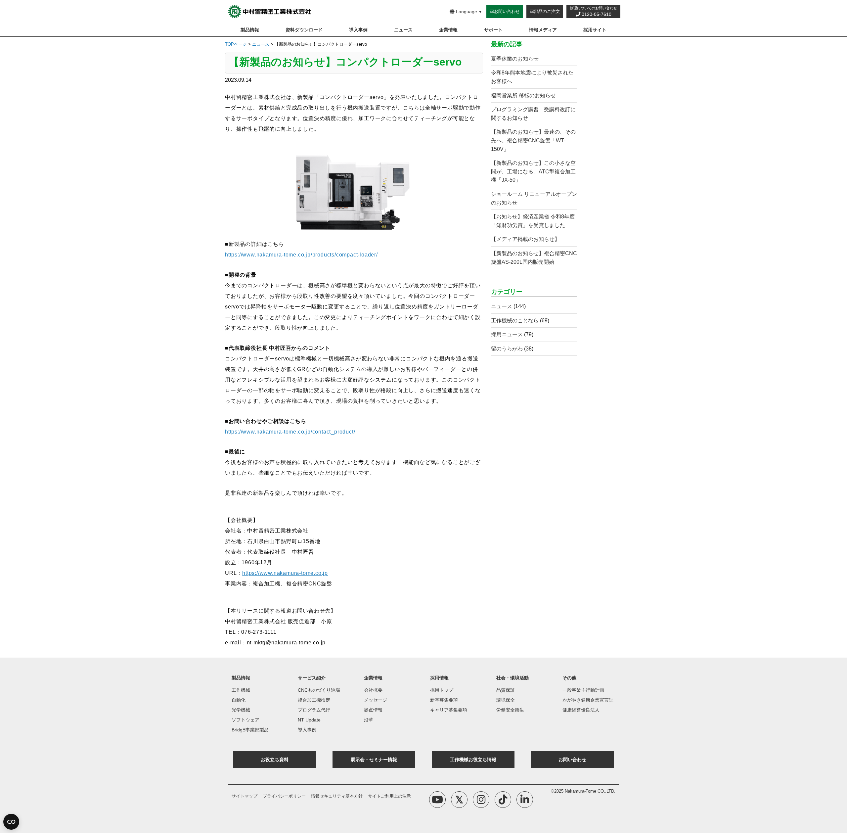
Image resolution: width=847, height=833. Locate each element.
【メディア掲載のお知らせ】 (525, 239)
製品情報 (250, 29)
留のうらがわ (507, 348)
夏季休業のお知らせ (515, 59)
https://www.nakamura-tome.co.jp (285, 573)
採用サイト (594, 29)
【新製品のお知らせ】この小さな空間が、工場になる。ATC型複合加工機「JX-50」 (533, 171)
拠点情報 (373, 710)
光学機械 (241, 710)
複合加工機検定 (314, 700)
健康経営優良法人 (581, 710)
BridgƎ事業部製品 (250, 729)
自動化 (238, 700)
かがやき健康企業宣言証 (587, 700)
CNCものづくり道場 (319, 690)
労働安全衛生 (510, 710)
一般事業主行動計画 (583, 690)
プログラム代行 (314, 710)
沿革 (368, 719)
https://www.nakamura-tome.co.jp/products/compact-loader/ (301, 254)
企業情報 (448, 29)
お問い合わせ (572, 759)
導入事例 (358, 29)
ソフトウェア (245, 719)
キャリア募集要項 (448, 710)
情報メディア (543, 29)
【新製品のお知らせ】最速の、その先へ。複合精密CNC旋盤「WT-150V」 (533, 140)
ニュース (403, 29)
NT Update (309, 719)
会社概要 (373, 690)
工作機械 (241, 690)
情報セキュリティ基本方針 (337, 796)
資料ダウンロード (304, 29)
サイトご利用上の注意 (389, 796)
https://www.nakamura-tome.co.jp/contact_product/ (290, 432)
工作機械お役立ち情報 (473, 759)
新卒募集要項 (444, 700)
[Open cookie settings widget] (11, 822)
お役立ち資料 (275, 759)
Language (468, 11)
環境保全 (505, 700)
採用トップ (441, 690)
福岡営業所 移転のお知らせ (523, 95)
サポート (493, 29)
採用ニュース (507, 334)
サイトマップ (244, 796)
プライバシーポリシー (284, 796)
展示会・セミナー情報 (374, 759)
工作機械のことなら (515, 320)
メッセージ (375, 700)
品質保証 (505, 690)
